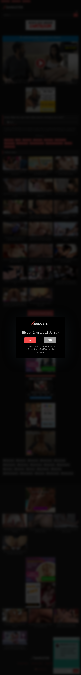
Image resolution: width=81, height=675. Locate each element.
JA (30, 340)
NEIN (50, 340)
